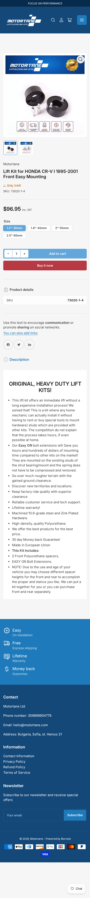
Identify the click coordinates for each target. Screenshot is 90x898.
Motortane (11, 164)
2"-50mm (62, 228)
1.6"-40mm (39, 228)
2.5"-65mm (14, 235)
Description (19, 359)
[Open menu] (82, 20)
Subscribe (75, 815)
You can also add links (20, 333)
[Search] (53, 20)
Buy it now (45, 265)
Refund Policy (14, 767)
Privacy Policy (14, 761)
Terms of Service (16, 772)
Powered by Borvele (58, 838)
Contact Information (18, 756)
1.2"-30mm (14, 228)
